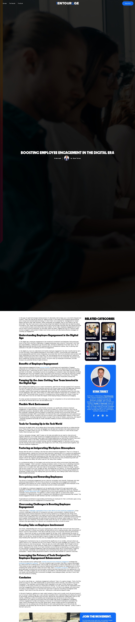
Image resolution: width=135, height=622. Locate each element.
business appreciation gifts (32, 491)
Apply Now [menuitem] (128, 3)
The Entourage (108, 396)
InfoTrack (104, 403)
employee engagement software (28, 563)
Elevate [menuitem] (5, 3)
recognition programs (61, 567)
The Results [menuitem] (12, 3)
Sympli (96, 403)
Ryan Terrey (77, 158)
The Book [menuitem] (20, 3)
